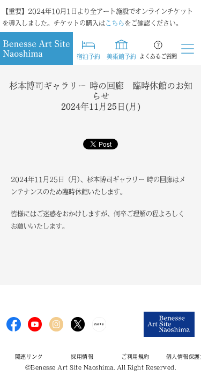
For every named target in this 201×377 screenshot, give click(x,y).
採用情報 (82, 356)
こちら (114, 23)
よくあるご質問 (158, 56)
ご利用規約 (135, 356)
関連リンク (29, 356)
